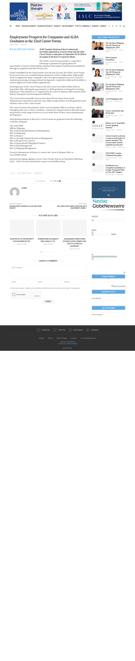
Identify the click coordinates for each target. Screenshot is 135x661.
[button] (12, 236)
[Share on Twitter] (55, 181)
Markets (57, 26)
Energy (103, 26)
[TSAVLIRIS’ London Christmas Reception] (98, 156)
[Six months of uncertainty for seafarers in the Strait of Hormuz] (22, 228)
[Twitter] (116, 26)
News (18, 26)
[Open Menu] (10, 26)
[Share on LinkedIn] (57, 181)
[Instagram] (120, 26)
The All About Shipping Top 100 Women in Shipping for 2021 (115, 86)
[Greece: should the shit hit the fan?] (98, 114)
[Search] (109, 26)
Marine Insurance (45, 26)
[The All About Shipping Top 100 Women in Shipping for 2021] (98, 87)
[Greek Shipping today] (98, 102)
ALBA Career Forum (24, 173)
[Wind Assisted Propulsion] (98, 60)
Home (41, 338)
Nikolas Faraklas (72, 344)
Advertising (61, 338)
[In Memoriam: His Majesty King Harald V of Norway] (48, 228)
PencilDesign (71, 342)
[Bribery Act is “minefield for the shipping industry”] (98, 126)
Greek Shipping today (114, 99)
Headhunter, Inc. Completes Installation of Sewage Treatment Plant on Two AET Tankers (115, 168)
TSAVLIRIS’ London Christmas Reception (114, 154)
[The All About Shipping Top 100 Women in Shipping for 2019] (98, 46)
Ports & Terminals (83, 26)
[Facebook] (112, 26)
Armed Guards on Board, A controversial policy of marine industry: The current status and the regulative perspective (115, 140)
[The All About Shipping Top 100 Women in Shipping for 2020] (98, 73)
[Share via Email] (60, 181)
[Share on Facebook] (53, 181)
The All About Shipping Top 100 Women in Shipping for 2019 (115, 45)
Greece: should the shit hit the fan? (115, 112)
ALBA (12, 173)
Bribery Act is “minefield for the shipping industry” (115, 125)
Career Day (38, 173)
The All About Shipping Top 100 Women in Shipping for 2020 (115, 72)
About (50, 338)
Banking (95, 26)
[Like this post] (51, 181)
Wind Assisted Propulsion (111, 59)
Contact (73, 338)
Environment (68, 26)
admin (24, 188)
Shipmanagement (28, 26)
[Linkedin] (124, 26)
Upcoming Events (88, 338)
